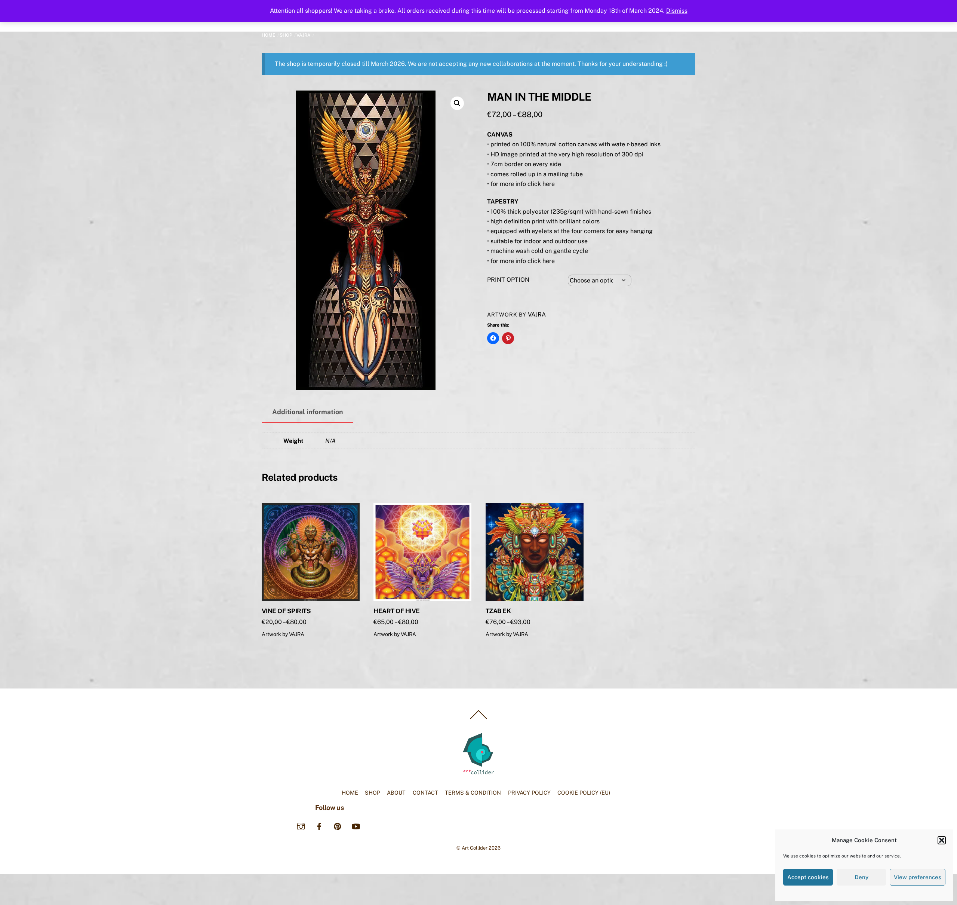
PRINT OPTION (508, 279)
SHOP (286, 35)
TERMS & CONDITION (473, 792)
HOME (350, 792)
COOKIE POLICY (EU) (583, 792)
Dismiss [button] (676, 10)
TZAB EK (498, 611)
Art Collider (474, 848)
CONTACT (425, 792)
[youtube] (355, 825)
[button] (941, 840)
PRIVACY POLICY (529, 792)
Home (269, 35)
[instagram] (300, 825)
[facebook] (319, 825)
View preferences (917, 877)
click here (541, 183)
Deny (861, 877)
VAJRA (303, 35)
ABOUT (396, 792)
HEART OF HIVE (396, 611)
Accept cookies (808, 877)
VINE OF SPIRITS (286, 611)
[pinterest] (337, 825)
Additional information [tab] (307, 412)
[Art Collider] (478, 774)
